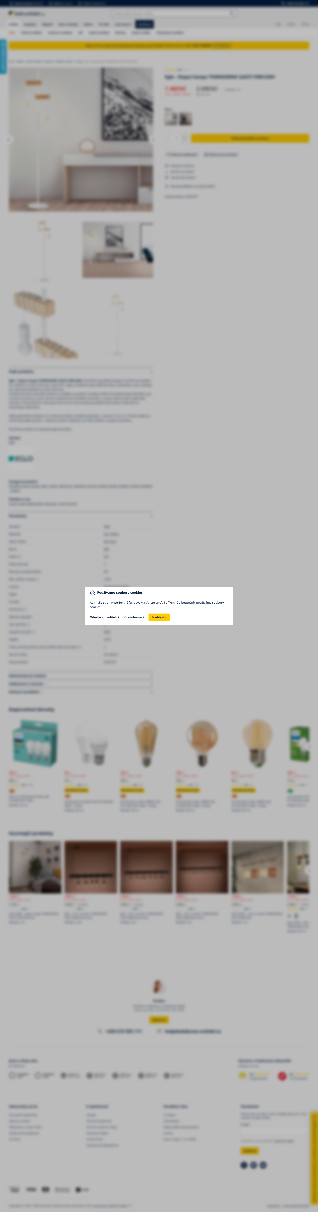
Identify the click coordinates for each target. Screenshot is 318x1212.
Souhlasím (159, 617)
